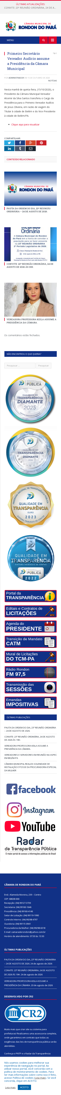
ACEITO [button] (24, 1087)
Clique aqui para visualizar (25, 124)
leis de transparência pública (35, 1041)
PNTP (18, 1053)
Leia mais (40, 1077)
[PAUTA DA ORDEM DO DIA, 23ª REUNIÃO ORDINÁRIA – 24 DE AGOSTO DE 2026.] (30, 189)
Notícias (52, 80)
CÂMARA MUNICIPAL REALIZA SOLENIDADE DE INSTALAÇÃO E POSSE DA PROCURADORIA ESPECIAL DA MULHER (30, 767)
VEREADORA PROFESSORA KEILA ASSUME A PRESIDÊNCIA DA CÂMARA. (31, 321)
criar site (25, 1029)
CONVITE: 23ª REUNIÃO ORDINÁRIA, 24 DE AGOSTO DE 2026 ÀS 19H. (31, 7)
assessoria (40, 1033)
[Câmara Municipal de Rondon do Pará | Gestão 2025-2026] (30, 25)
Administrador (16, 77)
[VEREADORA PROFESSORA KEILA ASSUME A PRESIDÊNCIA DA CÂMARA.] (30, 300)
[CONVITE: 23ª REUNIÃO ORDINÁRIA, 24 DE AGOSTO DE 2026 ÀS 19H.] (30, 244)
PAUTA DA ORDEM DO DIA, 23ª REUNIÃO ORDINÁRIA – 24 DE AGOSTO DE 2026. (28, 210)
